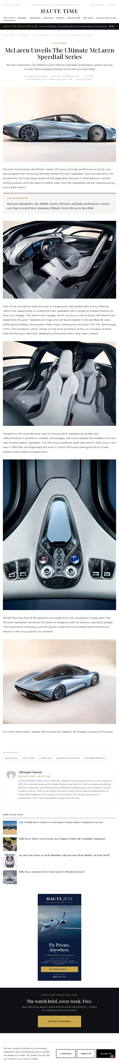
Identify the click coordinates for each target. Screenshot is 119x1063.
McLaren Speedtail (95, 758)
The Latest (9, 18)
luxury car (45, 758)
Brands (22, 18)
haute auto (11, 758)
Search (112, 5)
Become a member (59, 1021)
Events (60, 18)
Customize (65, 1053)
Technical (35, 18)
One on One (73, 18)
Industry (49, 18)
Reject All (86, 1053)
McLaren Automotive (68, 758)
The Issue (88, 18)
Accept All (106, 1053)
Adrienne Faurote (38, 76)
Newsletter (97, 5)
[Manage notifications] (112, 1056)
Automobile (24, 35)
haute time (29, 758)
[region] (59, 1052)
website (67, 731)
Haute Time (8, 35)
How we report (83, 79)
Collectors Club (106, 18)
